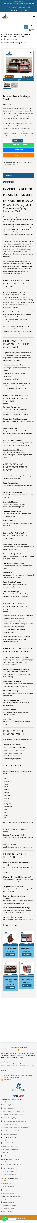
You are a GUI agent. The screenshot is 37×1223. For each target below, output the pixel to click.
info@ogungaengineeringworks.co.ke (19, 847)
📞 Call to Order (18, 150)
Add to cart (18, 141)
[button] (31, 52)
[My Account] (31, 24)
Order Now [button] (10, 955)
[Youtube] (20, 1096)
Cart (9, 7)
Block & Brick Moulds (18, 163)
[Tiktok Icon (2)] (22, 1096)
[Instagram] (17, 1096)
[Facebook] (14, 1096)
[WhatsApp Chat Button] (4, 1218)
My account (22, 7)
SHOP (28, 7)
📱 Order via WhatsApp (18, 145)
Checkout (14, 7)
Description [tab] (10, 175)
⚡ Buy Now (18, 155)
